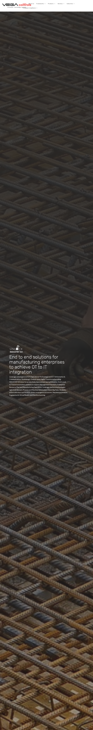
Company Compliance (29, 8)
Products (51, 3)
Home (24, 3)
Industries (70, 3)
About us (31, 3)
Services (60, 3)
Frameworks (40, 3)
